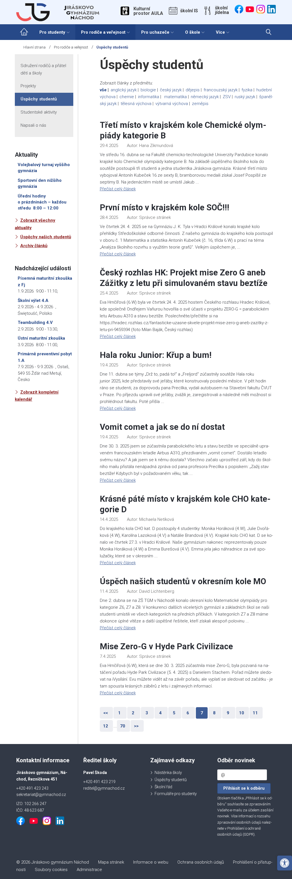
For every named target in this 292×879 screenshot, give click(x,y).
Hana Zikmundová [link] (156, 145)
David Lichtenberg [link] (156, 591)
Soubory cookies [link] (51, 869)
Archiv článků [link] (33, 245)
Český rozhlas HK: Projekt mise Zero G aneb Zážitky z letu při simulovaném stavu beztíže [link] (183, 278)
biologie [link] (148, 89)
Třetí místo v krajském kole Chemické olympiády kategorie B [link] (183, 130)
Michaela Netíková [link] (156, 519)
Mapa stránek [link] (111, 862)
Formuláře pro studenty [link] (176, 793)
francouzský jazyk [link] (221, 89)
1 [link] (119, 712)
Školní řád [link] (163, 787)
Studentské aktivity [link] (39, 112)
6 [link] (187, 712)
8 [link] (214, 712)
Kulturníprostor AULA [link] (148, 11)
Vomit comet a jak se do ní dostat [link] (162, 427)
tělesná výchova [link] (136, 103)
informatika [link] (148, 96)
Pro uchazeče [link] (155, 32)
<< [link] (105, 712)
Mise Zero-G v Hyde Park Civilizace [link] (166, 646)
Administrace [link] (89, 869)
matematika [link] (175, 96)
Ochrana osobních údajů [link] (200, 862)
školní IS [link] (189, 11)
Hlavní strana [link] (34, 47)
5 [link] (174, 712)
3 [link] (146, 712)
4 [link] (160, 712)
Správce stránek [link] (155, 217)
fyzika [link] (247, 89)
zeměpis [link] (200, 103)
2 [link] (133, 712)
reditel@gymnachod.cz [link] (104, 788)
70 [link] (122, 726)
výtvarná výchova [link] (171, 103)
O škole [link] (192, 32)
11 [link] (255, 712)
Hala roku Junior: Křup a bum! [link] (156, 355)
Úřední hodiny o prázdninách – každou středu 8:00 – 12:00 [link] (42, 202)
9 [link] (228, 712)
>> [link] (136, 726)
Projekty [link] (28, 85)
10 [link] (241, 712)
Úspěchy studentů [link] (39, 99)
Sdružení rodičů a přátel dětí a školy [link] (43, 69)
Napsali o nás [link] (33, 125)
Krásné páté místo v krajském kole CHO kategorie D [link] (185, 504)
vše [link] (103, 89)
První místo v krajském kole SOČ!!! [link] (164, 207)
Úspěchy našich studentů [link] (45, 236)
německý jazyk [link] (205, 96)
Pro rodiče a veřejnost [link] (103, 32)
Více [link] (220, 32)
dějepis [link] (193, 89)
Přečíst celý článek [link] (118, 188)
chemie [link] (126, 96)
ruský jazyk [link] (245, 96)
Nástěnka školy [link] (168, 772)
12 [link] (105, 726)
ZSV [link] (227, 96)
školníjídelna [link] (222, 10)
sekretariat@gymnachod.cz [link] (41, 794)
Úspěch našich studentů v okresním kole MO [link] (183, 581)
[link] (284, 863)
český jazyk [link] (171, 89)
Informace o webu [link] (150, 862)
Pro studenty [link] (52, 32)
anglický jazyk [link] (124, 89)
